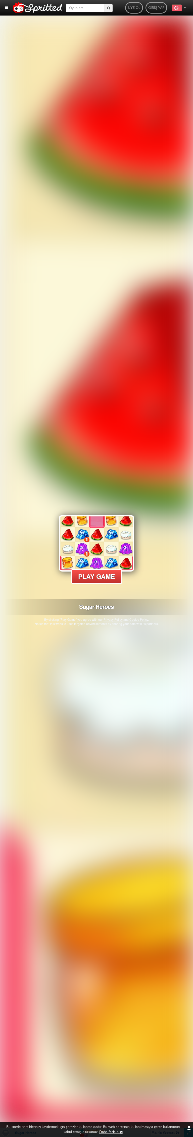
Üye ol (134, 8)
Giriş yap (156, 8)
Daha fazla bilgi (111, 1132)
